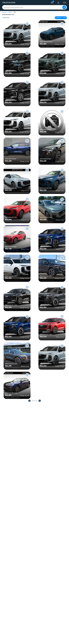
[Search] (64, 7)
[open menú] (64, 2)
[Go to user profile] (58, 2)
